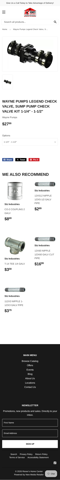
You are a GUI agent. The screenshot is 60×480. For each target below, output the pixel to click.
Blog (30, 374)
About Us (30, 378)
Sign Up (30, 444)
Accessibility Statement (38, 457)
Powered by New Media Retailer (29, 474)
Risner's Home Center (32, 471)
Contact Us (30, 387)
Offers (30, 365)
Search (13, 454)
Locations (30, 383)
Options (6, 135)
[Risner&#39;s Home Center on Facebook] (55, 463)
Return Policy (41, 454)
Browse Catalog (30, 361)
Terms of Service (17, 457)
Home (4, 29)
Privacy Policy (26, 454)
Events (30, 369)
